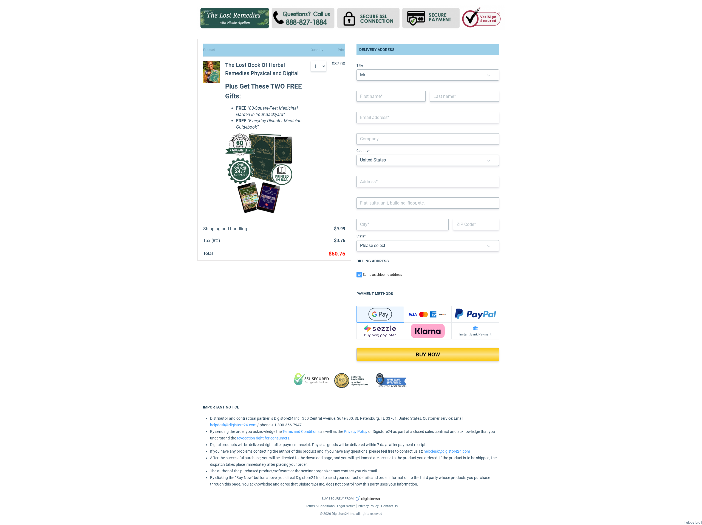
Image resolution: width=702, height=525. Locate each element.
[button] (489, 75)
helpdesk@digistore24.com (233, 425)
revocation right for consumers (263, 438)
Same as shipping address (382, 275)
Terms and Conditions (300, 431)
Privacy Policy (355, 431)
